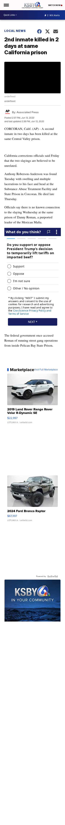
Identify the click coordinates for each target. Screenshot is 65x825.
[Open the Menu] (6, 5)
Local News (15, 31)
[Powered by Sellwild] (52, 576)
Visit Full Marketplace (46, 369)
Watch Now (54, 5)
